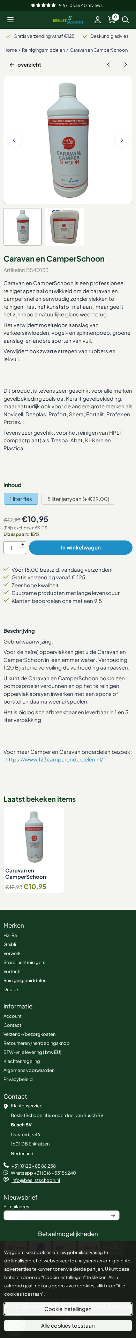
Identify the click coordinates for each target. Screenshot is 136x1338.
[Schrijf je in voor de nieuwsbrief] (113, 1215)
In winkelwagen (81, 547)
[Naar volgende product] (126, 65)
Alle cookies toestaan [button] (68, 1325)
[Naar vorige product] (108, 65)
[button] (10, 19)
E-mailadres (58, 1206)
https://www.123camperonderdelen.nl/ (54, 759)
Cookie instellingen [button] (68, 1308)
